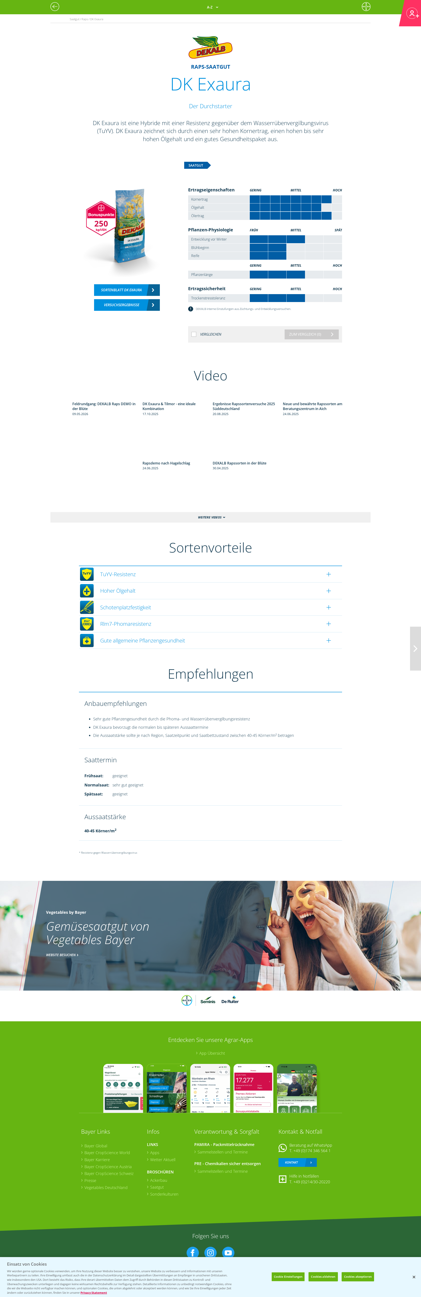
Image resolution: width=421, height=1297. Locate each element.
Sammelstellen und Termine (223, 1152)
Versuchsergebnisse (121, 304)
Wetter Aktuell (162, 1159)
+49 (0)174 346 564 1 (312, 1150)
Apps (154, 1152)
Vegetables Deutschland (106, 1187)
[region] (210, 1277)
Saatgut (157, 1187)
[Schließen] (414, 1277)
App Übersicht (212, 1053)
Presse (90, 1180)
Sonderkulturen (164, 1194)
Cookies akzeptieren (358, 1277)
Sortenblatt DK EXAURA (121, 290)
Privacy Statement (93, 1292)
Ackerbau (158, 1180)
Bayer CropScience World (107, 1152)
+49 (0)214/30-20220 (311, 1181)
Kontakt (291, 1162)
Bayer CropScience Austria (108, 1166)
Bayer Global (95, 1145)
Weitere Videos (209, 517)
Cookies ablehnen (323, 1277)
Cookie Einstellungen (288, 1277)
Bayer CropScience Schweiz (109, 1173)
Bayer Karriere (97, 1159)
